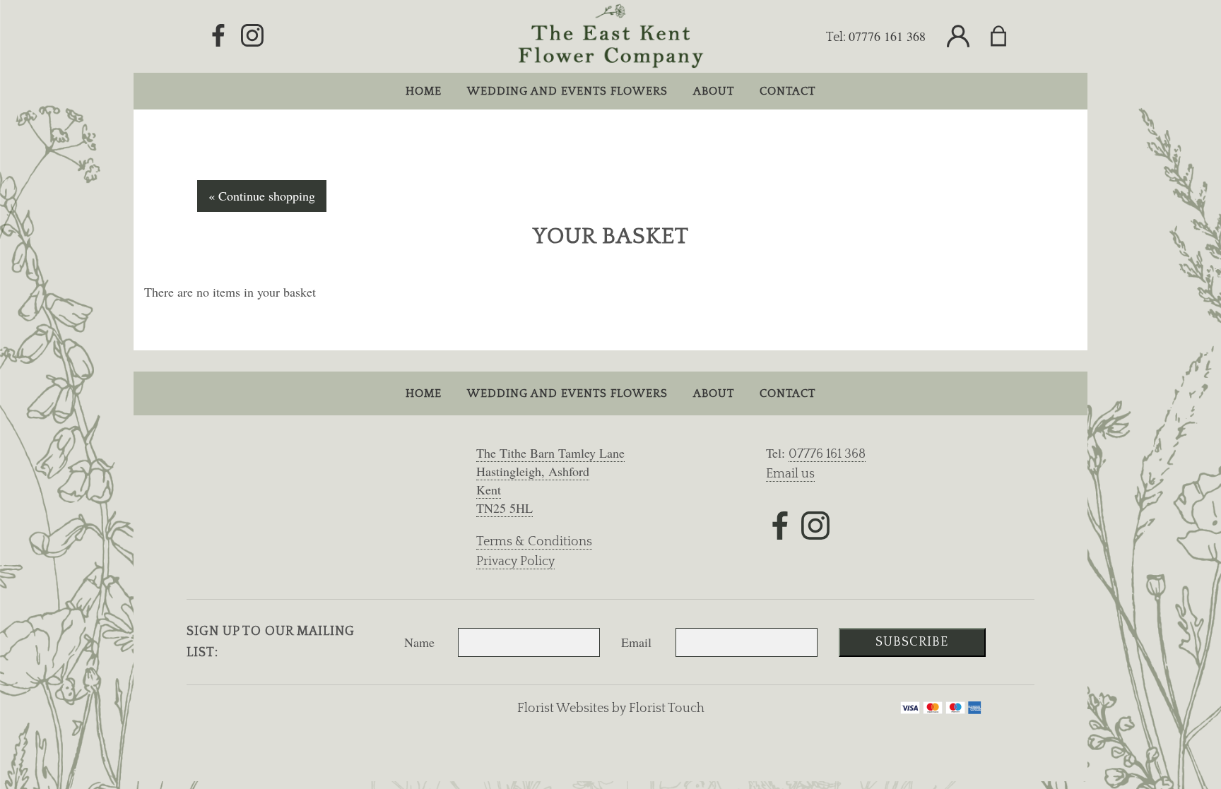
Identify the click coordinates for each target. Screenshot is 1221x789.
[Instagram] (252, 36)
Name (419, 642)
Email (636, 642)
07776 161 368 (887, 36)
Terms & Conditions (534, 542)
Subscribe (911, 642)
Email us (790, 474)
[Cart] (1007, 37)
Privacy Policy (515, 561)
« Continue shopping (261, 195)
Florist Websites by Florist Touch (610, 708)
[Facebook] (218, 36)
